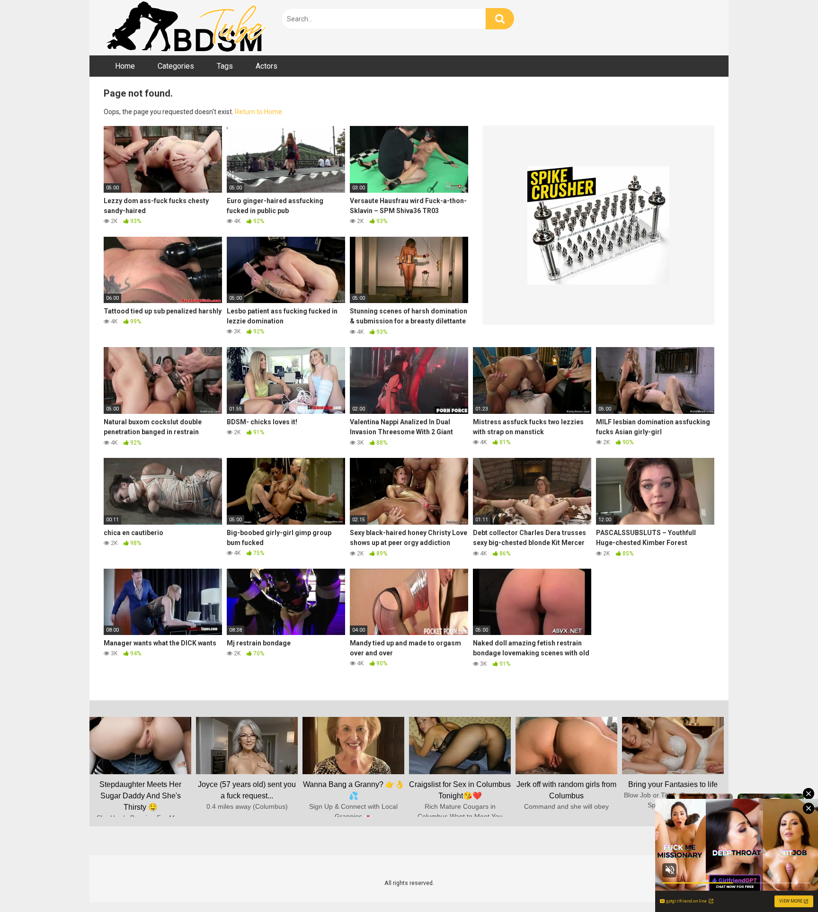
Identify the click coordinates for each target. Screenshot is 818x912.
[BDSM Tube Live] (186, 27)
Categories (176, 66)
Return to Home (258, 112)
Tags (225, 66)
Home (125, 66)
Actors (266, 66)
